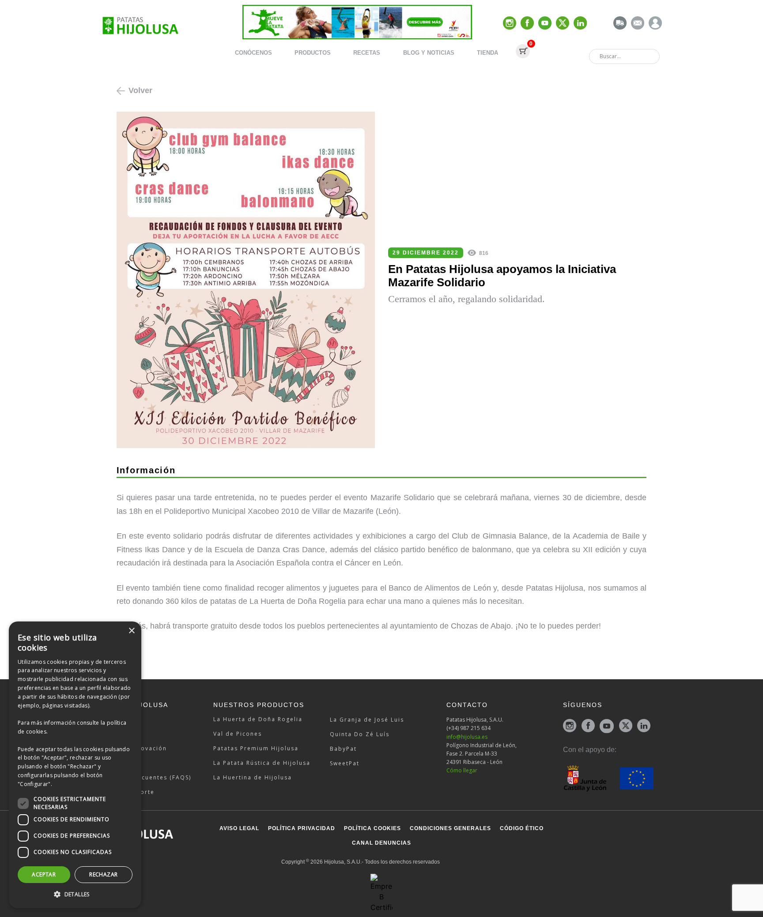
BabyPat (343, 748)
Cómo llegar (461, 770)
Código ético (522, 828)
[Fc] (527, 23)
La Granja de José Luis (367, 719)
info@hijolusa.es (466, 737)
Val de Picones (237, 733)
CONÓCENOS (253, 52)
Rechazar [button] (103, 874)
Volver (140, 90)
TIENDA (487, 52)
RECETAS (366, 52)
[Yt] (544, 23)
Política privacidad (301, 828)
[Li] (580, 23)
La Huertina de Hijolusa (252, 777)
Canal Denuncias (381, 843)
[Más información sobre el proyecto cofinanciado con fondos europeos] (608, 777)
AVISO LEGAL (239, 828)
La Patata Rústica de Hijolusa (261, 763)
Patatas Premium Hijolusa (255, 748)
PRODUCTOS (313, 52)
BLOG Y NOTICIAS (428, 52)
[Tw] (562, 23)
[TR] (620, 23)
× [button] (131, 631)
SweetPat (344, 763)
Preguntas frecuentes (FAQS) (144, 777)
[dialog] (75, 764)
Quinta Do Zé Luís (359, 734)
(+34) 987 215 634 (468, 728)
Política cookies (372, 828)
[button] (75, 894)
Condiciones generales (450, 828)
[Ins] (509, 23)
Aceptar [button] (44, 874)
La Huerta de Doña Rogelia (257, 719)
